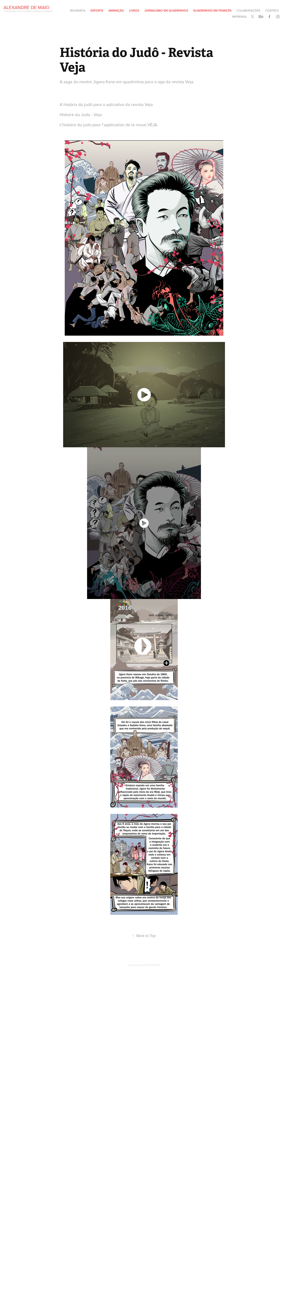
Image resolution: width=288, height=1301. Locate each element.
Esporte (96, 10)
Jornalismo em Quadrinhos (166, 10)
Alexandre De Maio (26, 7)
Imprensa (239, 17)
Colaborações (248, 10)
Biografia (77, 10)
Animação (116, 10)
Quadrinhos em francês (212, 10)
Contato (272, 10)
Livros (134, 10)
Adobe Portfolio (151, 965)
